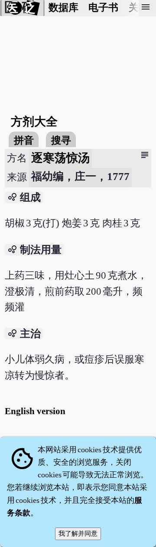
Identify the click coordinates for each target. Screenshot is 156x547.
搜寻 (61, 140)
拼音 (24, 140)
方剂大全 (34, 121)
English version (35, 411)
